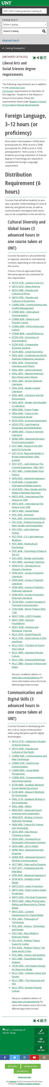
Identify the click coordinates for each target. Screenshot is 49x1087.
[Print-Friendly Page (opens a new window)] (41, 57)
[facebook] (5, 1057)
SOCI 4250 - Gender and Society (28, 558)
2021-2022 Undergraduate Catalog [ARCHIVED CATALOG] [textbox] (25, 11)
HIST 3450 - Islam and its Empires (29, 864)
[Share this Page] (37, 57)
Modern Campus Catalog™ (29, 1084)
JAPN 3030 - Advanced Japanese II (29, 875)
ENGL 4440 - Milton (22, 806)
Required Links (24, 1077)
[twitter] (14, 1057)
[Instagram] (24, 1057)
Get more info (22, 1071)
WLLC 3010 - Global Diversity (26, 634)
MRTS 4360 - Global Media (25, 510)
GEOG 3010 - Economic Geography (29, 420)
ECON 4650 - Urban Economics (27, 351)
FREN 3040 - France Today (25, 409)
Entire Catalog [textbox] (10, 24)
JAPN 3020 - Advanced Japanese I (28, 478)
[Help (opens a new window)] (44, 57)
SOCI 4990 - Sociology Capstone (28, 561)
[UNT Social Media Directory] (44, 1057)
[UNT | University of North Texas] (16, 1031)
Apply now (12, 1066)
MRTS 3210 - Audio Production (27, 886)
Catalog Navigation (15, 48)
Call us (39, 1031)
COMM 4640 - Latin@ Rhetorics (28, 333)
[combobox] (24, 11)
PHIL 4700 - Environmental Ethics (29, 518)
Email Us (39, 1040)
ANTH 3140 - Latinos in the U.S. (28, 282)
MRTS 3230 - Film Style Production (29, 897)
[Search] (44, 31)
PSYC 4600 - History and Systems (28, 955)
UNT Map (41, 1050)
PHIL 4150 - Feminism (23, 514)
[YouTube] (34, 1057)
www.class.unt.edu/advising (25, 677)
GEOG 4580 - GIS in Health (25, 846)
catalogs (12, 1081)
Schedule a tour (30, 1066)
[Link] (6, 3)
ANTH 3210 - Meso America (26, 286)
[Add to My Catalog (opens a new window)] (34, 57)
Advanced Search (10, 40)
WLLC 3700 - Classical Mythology (28, 659)
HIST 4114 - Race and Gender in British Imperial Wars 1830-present (28, 457)
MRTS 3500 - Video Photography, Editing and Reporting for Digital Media (29, 904)
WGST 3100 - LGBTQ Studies (26, 616)
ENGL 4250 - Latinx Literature (27, 369)
